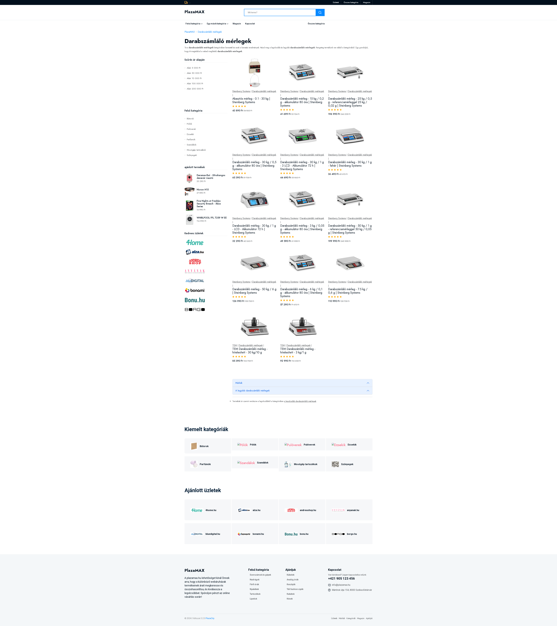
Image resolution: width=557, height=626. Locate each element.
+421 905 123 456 (341, 578)
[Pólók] (242, 444)
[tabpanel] (302, 213)
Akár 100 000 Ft (195, 83)
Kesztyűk (291, 584)
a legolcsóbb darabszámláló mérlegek (300, 401)
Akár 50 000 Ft (194, 73)
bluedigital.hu (213, 534)
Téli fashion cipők (295, 589)
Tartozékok (255, 594)
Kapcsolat (250, 23)
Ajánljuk (369, 618)
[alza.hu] (244, 509)
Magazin (366, 2)
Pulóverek (191, 129)
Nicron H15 (203, 189)
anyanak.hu (353, 510)
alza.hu (256, 510)
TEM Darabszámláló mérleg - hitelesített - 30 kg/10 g (249, 351)
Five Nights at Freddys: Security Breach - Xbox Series (209, 203)
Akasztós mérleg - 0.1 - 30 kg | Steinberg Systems (251, 100)
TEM (234, 345)
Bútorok (190, 118)
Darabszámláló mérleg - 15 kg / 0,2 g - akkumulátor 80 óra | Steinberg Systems (302, 102)
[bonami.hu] (244, 533)
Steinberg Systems (241, 91)
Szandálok (191, 144)
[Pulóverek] (293, 444)
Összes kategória (351, 2)
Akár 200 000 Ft (195, 88)
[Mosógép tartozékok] (288, 463)
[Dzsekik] (339, 444)
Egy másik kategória (216, 23)
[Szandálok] (246, 462)
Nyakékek (254, 589)
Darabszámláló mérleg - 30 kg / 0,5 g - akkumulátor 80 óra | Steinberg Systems (254, 165)
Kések (290, 599)
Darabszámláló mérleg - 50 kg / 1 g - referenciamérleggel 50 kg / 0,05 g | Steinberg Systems (350, 229)
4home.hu (211, 510)
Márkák (238, 383)
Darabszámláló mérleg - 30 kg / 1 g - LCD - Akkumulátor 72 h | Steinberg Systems (254, 229)
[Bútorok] (194, 445)
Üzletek (336, 2)
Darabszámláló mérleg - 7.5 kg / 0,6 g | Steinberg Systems (347, 291)
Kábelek (290, 575)
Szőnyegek (192, 155)
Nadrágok (254, 579)
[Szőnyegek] (335, 463)
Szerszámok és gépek (260, 575)
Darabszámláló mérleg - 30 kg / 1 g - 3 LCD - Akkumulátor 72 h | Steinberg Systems (302, 165)
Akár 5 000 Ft (193, 67)
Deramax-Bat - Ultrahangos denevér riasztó (211, 177)
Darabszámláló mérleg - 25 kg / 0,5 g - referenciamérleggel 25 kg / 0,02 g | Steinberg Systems (350, 102)
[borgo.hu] (338, 533)
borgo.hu (352, 534)
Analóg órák (292, 579)
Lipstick (253, 599)
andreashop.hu (308, 510)
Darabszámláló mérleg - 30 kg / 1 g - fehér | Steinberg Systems (350, 164)
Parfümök (191, 139)
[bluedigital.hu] (196, 533)
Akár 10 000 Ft (194, 78)
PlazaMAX (190, 31)
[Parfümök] (194, 463)
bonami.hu (258, 534)
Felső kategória (193, 23)
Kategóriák (351, 618)
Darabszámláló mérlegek (210, 31)
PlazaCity (210, 618)
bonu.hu (304, 534)
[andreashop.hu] (291, 509)
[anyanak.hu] (338, 509)
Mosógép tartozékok (196, 150)
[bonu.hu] (291, 533)
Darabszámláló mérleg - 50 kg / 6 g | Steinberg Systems (254, 291)
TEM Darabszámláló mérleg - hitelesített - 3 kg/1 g (297, 351)
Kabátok (290, 594)
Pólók (189, 123)
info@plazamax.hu (341, 585)
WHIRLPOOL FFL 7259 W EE (212, 217)
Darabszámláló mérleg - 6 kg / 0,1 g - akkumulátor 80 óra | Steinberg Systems (301, 292)
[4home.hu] (196, 509)
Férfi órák (254, 584)
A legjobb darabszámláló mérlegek (252, 390)
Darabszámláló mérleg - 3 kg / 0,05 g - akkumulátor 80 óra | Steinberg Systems (302, 229)
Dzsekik (190, 134)
